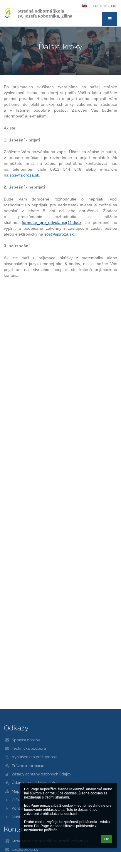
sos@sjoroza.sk (25, 849)
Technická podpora (29, 748)
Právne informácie (28, 765)
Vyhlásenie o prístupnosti (34, 756)
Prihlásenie (105, 6)
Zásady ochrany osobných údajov (41, 774)
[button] (109, 19)
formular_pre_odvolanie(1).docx (51, 222)
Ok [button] (106, 839)
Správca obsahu (26, 739)
